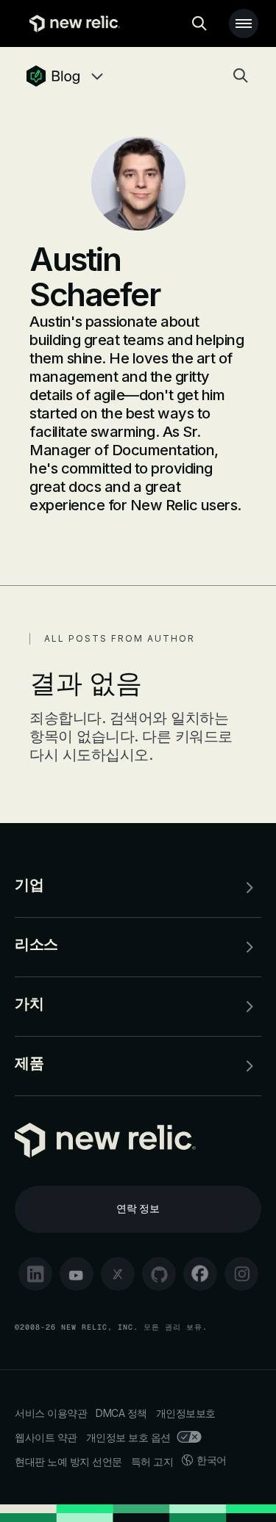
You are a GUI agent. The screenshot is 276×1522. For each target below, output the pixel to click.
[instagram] (241, 1273)
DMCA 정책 (121, 1413)
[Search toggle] (199, 23)
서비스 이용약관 (51, 1413)
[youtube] (76, 1273)
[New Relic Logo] (71, 23)
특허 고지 (152, 1461)
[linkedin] (35, 1273)
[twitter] (117, 1273)
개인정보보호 (186, 1413)
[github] (159, 1273)
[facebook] (200, 1273)
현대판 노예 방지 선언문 (68, 1461)
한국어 (212, 1460)
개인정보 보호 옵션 (128, 1437)
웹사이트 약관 (46, 1437)
